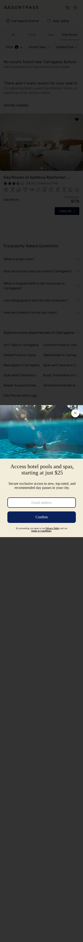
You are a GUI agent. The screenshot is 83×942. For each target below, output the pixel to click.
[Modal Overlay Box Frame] (41, 471)
